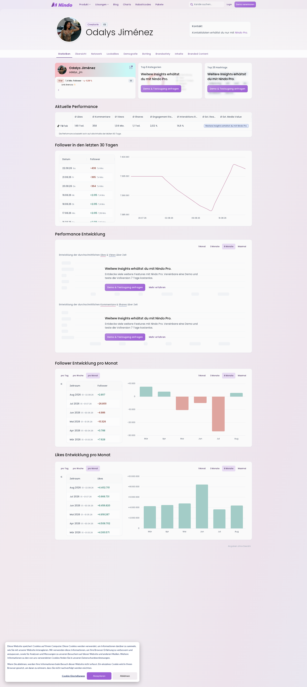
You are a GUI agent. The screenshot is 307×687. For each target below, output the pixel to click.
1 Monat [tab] (202, 246)
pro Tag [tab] (64, 375)
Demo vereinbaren (245, 4)
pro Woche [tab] (78, 375)
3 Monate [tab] (215, 246)
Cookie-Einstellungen (73, 676)
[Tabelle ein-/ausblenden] (61, 384)
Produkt (83, 4)
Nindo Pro (241, 32)
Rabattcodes (143, 4)
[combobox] (206, 4)
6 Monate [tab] (228, 246)
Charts (127, 4)
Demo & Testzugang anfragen (161, 88)
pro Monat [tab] (93, 375)
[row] (153, 116)
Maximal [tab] (242, 246)
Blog (115, 4)
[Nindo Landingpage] (61, 4)
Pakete (159, 4)
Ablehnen (125, 676)
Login (229, 4)
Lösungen (100, 4)
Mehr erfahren (157, 287)
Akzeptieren (99, 676)
